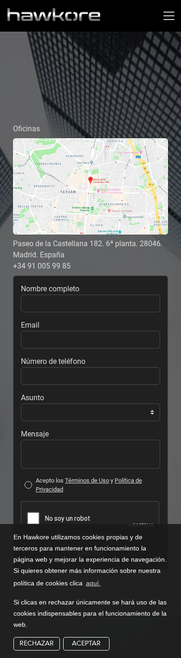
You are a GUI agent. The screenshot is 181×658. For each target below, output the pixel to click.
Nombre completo (50, 288)
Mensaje (35, 434)
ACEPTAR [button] (86, 643)
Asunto (32, 397)
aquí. (93, 583)
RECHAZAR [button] (36, 643)
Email (30, 325)
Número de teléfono (53, 361)
